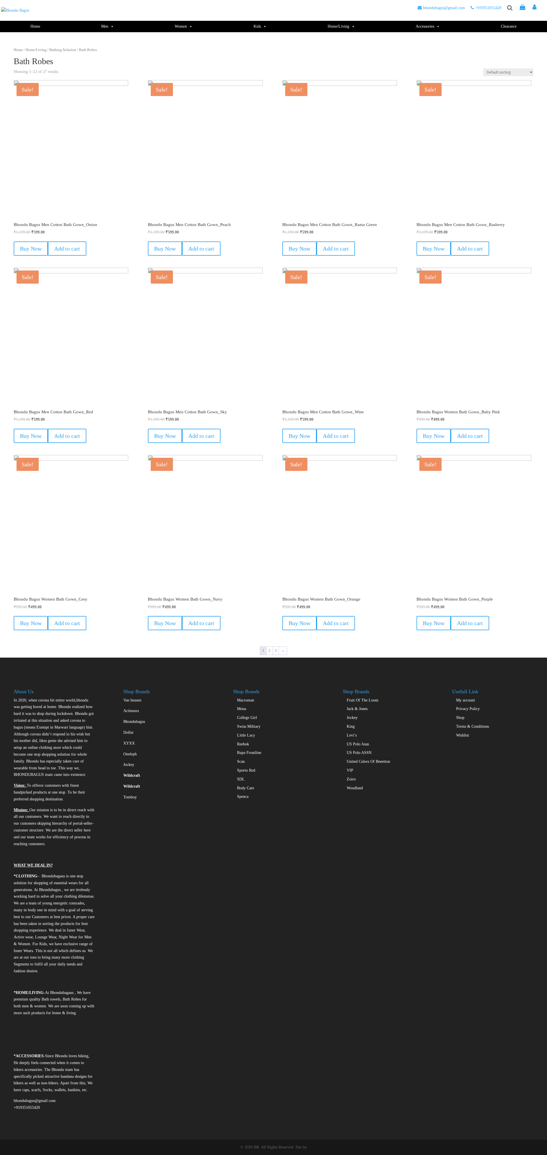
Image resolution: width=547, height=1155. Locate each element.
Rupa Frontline (249, 753)
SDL (241, 779)
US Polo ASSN (359, 753)
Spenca (242, 796)
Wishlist (462, 735)
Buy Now (31, 248)
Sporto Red (246, 770)
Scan (241, 761)
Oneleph (130, 754)
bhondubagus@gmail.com (444, 8)
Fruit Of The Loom (362, 700)
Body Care (245, 788)
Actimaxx (131, 711)
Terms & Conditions (472, 726)
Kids (257, 26)
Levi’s (352, 735)
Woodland (355, 788)
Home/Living (338, 26)
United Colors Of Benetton (368, 761)
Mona (241, 709)
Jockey (128, 764)
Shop (460, 717)
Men (104, 26)
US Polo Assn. (358, 744)
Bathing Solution (62, 50)
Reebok (243, 744)
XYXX (129, 743)
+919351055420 (488, 8)
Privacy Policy (468, 709)
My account (465, 700)
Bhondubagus (134, 721)
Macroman (245, 700)
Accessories (425, 26)
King (351, 726)
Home (35, 26)
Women (181, 26)
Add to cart (67, 248)
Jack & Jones (357, 709)
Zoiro (351, 779)
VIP (350, 770)
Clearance (509, 26)
